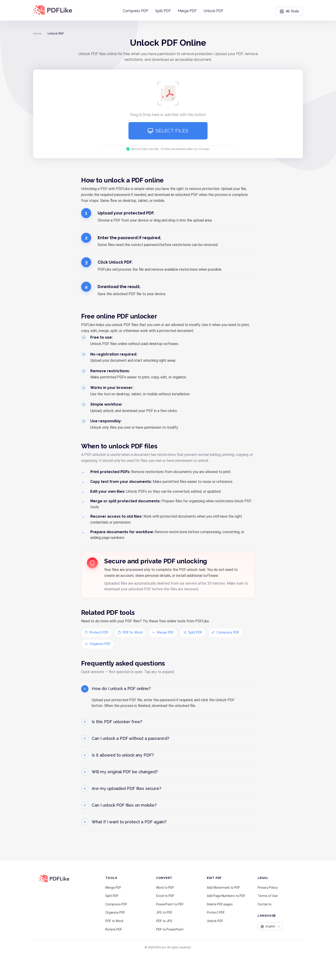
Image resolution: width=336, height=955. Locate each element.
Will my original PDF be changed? (125, 771)
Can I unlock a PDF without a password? (130, 738)
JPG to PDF (164, 912)
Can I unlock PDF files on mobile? (124, 805)
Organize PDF (100, 644)
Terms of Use (268, 896)
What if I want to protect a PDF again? (129, 821)
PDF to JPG (164, 921)
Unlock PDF (214, 11)
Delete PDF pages (220, 904)
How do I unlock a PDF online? (121, 688)
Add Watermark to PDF (223, 887)
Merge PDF (187, 11)
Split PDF (163, 11)
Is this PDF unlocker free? (117, 721)
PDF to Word (133, 632)
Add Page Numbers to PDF (226, 896)
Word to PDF (165, 887)
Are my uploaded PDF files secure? (126, 788)
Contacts (265, 904)
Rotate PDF (113, 929)
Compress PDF (135, 11)
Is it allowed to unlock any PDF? (123, 755)
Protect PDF (99, 632)
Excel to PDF (165, 896)
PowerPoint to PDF (170, 904)
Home (37, 33)
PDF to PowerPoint (170, 929)
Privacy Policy (268, 887)
